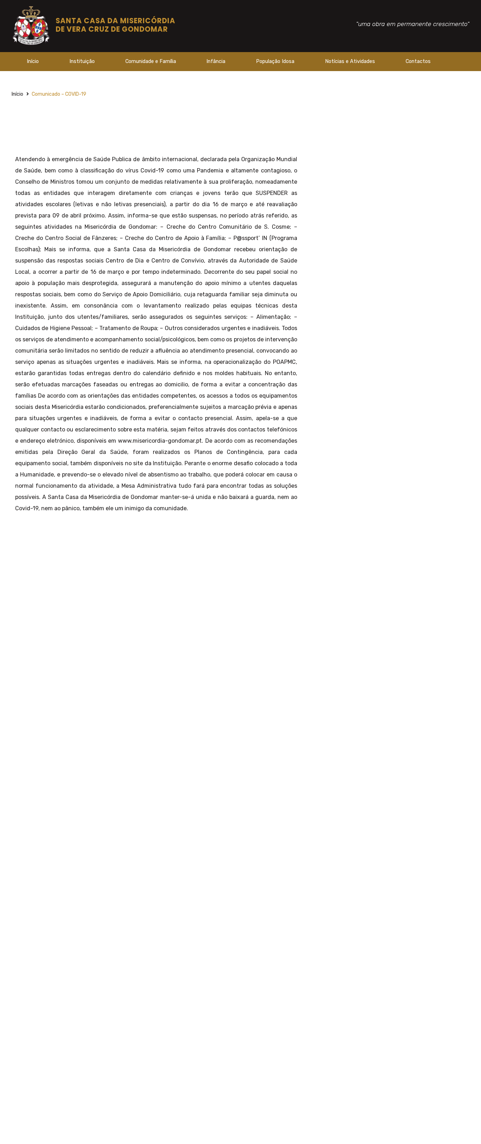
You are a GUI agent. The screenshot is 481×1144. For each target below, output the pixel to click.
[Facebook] (457, 63)
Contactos (418, 61)
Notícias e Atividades (350, 61)
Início (33, 61)
